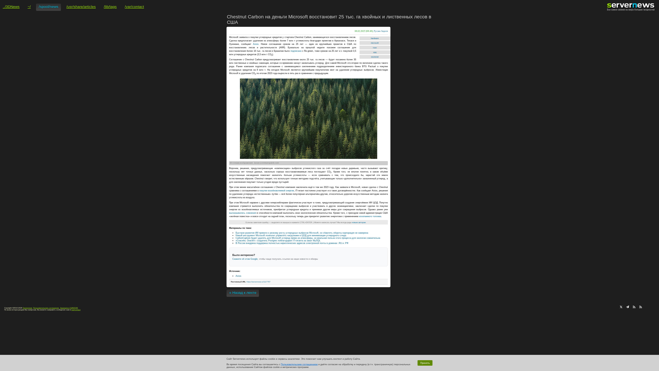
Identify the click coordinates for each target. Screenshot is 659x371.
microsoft (375, 43)
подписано (296, 51)
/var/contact (75, 310)
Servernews (27, 308)
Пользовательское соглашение (46, 308)
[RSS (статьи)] (634, 307)
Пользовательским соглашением (299, 364)
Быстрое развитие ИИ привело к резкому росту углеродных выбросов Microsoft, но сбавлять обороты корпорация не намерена (302, 233)
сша (375, 48)
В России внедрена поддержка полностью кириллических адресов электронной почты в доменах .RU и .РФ (292, 243)
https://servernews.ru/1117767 (258, 282)
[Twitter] (621, 307)
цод (374, 52)
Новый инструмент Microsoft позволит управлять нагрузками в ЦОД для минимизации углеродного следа (291, 235)
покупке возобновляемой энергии (276, 190)
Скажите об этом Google (245, 259)
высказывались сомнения (242, 213)
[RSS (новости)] (640, 307)
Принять (425, 363)
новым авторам (359, 222)
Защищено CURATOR (69, 308)
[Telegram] (627, 307)
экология (375, 57)
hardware (375, 38)
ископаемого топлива (370, 216)
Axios (256, 44)
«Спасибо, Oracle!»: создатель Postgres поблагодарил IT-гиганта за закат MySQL (278, 240)
